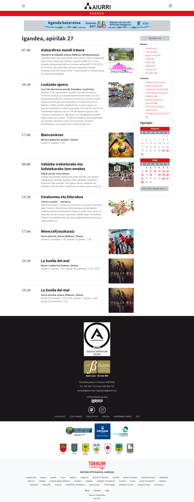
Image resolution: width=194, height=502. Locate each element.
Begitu (31, 481)
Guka (132, 481)
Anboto (84, 478)
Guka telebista (147, 481)
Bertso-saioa (151, 55)
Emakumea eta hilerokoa (62, 196)
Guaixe (122, 481)
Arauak (105, 417)
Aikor (43, 478)
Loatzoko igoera (54, 84)
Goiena (89, 481)
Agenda (97, 13)
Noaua (58, 485)
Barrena (163, 478)
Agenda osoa (155, 38)
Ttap (107, 490)
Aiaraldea (31, 478)
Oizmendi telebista (75, 485)
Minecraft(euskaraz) (58, 231)
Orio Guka (94, 485)
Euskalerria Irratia (60, 481)
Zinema (148, 52)
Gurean (97, 490)
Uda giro (149, 69)
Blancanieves (52, 134)
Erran (42, 481)
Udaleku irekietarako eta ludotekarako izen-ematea (63, 166)
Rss (138, 417)
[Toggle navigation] (23, 6)
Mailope (46, 485)
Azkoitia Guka (148, 478)
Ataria (116, 478)
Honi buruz (60, 417)
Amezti (73, 478)
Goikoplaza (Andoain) (155, 89)
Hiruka (162, 481)
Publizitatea (92, 417)
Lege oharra (76, 417)
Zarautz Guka (126, 485)
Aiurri (53, 478)
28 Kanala (159, 485)
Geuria (77, 481)
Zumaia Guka (144, 485)
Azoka (148, 59)
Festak (148, 62)
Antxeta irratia (100, 478)
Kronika (34, 485)
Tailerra (148, 66)
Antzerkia (149, 48)
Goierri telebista (106, 481)
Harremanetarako (123, 417)
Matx (87, 490)
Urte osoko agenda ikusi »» (154, 188)
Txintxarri (109, 485)
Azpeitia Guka (130, 478)
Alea (63, 478)
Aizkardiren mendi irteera (62, 50)
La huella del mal (55, 260)
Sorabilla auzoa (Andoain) (157, 113)
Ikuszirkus (150, 73)
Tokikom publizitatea (97, 495)
